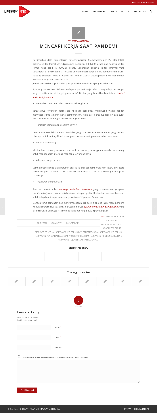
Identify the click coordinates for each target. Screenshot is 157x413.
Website (58, 347)
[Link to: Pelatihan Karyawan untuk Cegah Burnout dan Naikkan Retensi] (34, 281)
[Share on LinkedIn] (73, 256)
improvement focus (111, 224)
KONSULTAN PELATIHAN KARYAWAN (33, 409)
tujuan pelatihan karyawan (84, 239)
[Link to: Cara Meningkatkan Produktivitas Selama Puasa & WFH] (87, 281)
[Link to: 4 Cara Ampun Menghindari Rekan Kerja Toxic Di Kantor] (69, 281)
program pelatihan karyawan (85, 236)
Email (58, 337)
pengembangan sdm (79, 41)
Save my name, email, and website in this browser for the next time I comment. (54, 357)
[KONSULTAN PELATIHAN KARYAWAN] (17, 11)
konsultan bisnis (112, 228)
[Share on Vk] (95, 256)
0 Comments (56, 223)
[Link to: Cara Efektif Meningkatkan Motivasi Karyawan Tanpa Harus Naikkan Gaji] (122, 281)
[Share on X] (50, 256)
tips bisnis (107, 236)
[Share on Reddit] (107, 256)
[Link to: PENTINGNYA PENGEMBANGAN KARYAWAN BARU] (16, 281)
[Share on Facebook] (38, 256)
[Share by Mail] (118, 256)
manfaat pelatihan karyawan (51, 232)
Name (58, 327)
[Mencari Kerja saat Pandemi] (78, 33)
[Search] (151, 11)
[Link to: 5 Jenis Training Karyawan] (140, 281)
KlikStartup (55, 409)
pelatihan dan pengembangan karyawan (89, 232)
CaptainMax (74, 223)
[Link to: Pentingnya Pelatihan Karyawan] (105, 281)
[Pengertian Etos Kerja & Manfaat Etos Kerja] (2, 206)
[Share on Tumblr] (84, 256)
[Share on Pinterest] (61, 256)
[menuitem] (85, 11)
